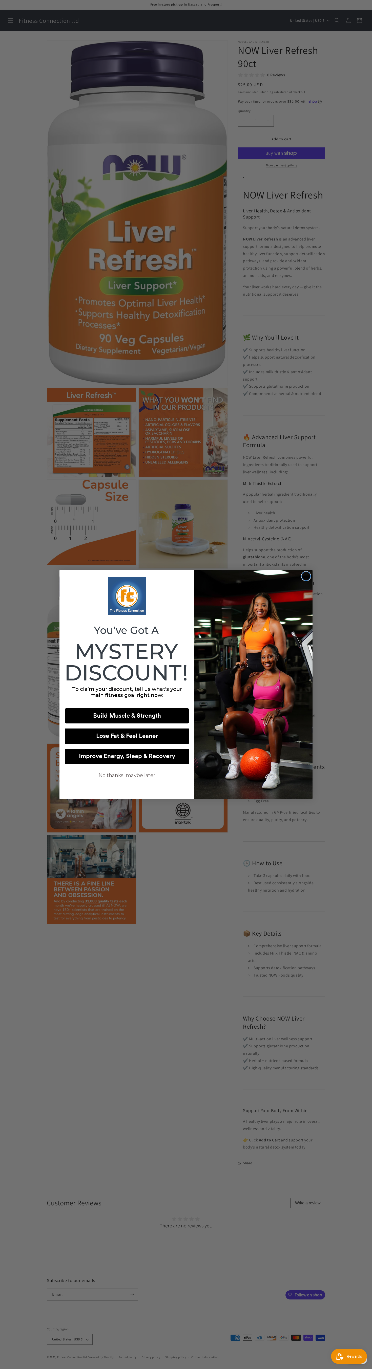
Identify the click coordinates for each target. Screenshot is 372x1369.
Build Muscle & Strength (127, 716)
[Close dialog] (306, 576)
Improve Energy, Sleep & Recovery (127, 756)
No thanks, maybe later (126, 775)
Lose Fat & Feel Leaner (127, 736)
